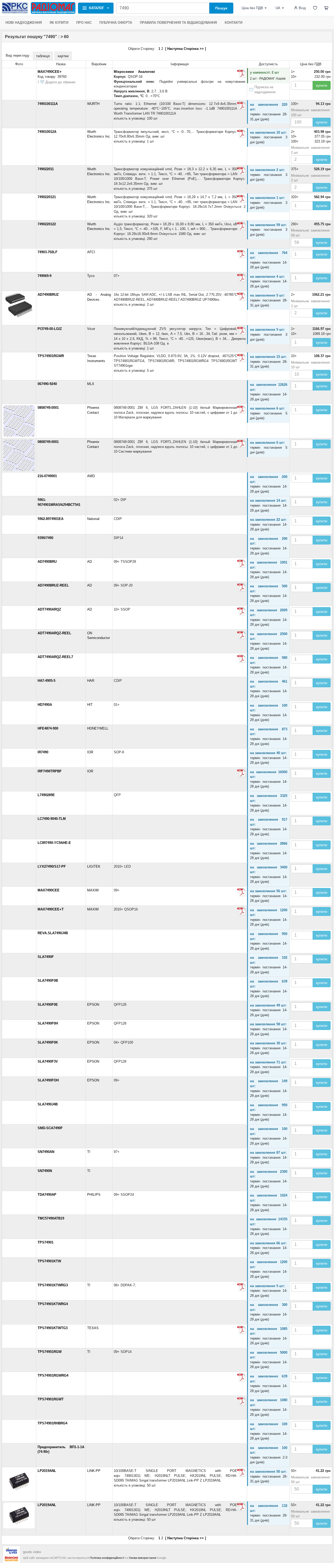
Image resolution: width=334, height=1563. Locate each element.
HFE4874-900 (48, 728)
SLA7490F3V (48, 1061)
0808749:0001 (48, 408)
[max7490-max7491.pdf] (241, 911)
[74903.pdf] (241, 254)
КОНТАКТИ (233, 23)
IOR (90, 752)
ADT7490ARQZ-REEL (54, 633)
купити (321, 85)
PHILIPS (93, 1195)
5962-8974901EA (50, 519)
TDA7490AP (47, 1195)
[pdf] (241, 409)
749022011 (46, 169)
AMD (91, 476)
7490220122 (47, 224)
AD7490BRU (47, 562)
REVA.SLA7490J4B (53, 933)
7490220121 (47, 197)
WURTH (93, 104)
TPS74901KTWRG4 (53, 1304)
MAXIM (93, 890)
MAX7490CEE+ (50, 72)
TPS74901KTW (49, 1261)
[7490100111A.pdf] (241, 106)
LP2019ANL (47, 1471)
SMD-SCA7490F (50, 1128)
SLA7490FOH (48, 1080)
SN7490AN (46, 1152)
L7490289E (46, 795)
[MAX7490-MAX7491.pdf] (241, 73)
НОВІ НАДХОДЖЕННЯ (23, 23)
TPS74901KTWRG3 (53, 1285)
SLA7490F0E (48, 1005)
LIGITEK (93, 866)
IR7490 (43, 752)
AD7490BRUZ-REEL (53, 585)
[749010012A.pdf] (241, 133)
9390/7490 (45, 538)
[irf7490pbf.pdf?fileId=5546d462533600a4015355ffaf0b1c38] (241, 773)
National (93, 519)
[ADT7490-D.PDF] (241, 635)
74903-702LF (47, 252)
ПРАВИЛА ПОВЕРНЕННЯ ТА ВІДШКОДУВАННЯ (178, 23)
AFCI (91, 252)
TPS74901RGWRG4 (53, 1375)
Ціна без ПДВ (252, 8)
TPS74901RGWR (51, 356)
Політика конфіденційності (107, 1557)
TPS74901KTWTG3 (53, 1328)
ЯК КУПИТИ (59, 23)
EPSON (93, 1005)
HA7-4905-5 (46, 681)
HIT (90, 705)
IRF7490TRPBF (50, 771)
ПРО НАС (84, 23)
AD (89, 562)
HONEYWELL (97, 728)
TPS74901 (45, 1242)
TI (88, 1152)
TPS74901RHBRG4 (52, 1423)
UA (278, 8)
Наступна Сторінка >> (185, 49)
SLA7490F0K (48, 1042)
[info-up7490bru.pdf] (241, 296)
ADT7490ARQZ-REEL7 (55, 657)
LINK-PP (93, 1471)
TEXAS (93, 1328)
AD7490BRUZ (48, 295)
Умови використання (142, 1557)
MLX (90, 384)
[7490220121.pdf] (241, 199)
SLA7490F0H (48, 1023)
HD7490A (45, 705)
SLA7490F (46, 957)
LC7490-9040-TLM (52, 819)
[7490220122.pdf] (241, 226)
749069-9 (44, 276)
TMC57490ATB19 (51, 1218)
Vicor (91, 329)
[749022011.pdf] (241, 171)
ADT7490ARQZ (49, 609)
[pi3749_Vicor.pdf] (241, 331)
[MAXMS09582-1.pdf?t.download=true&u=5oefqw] (241, 892)
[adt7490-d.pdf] (241, 611)
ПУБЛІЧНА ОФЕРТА (115, 23)
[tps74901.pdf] (241, 1287)
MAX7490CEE (48, 890)
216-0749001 (47, 476)
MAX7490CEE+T (51, 909)
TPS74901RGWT (51, 1399)
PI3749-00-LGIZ (50, 329)
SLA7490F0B (48, 980)
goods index (32, 1552)
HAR (90, 681)
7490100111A (48, 104)
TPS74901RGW (50, 1352)
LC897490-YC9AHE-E (54, 843)
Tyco (90, 276)
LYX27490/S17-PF (52, 866)
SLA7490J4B (48, 1104)
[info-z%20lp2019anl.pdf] (241, 1473)
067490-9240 (47, 384)
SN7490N (45, 1171)
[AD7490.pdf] (241, 563)
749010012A (47, 132)
